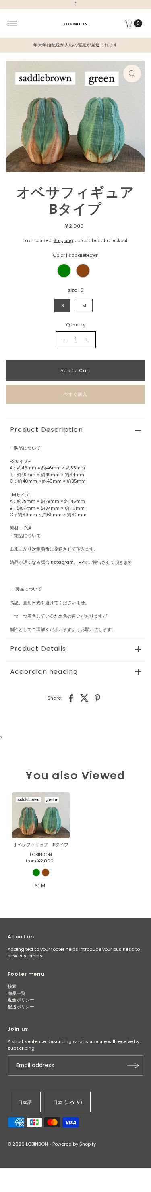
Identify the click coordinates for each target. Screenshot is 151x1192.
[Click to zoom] (132, 73)
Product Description (46, 429)
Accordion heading (44, 671)
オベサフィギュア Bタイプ (40, 844)
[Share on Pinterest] (97, 698)
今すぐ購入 (75, 394)
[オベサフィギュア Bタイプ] (41, 815)
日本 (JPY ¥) (67, 1102)
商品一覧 (16, 993)
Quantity (75, 325)
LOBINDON (75, 23)
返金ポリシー (21, 999)
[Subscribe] (133, 1065)
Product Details (38, 648)
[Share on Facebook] (71, 698)
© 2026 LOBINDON (28, 1144)
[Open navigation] (12, 23)
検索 (12, 986)
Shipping (63, 240)
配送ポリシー (21, 1006)
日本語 (25, 1102)
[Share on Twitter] (84, 698)
